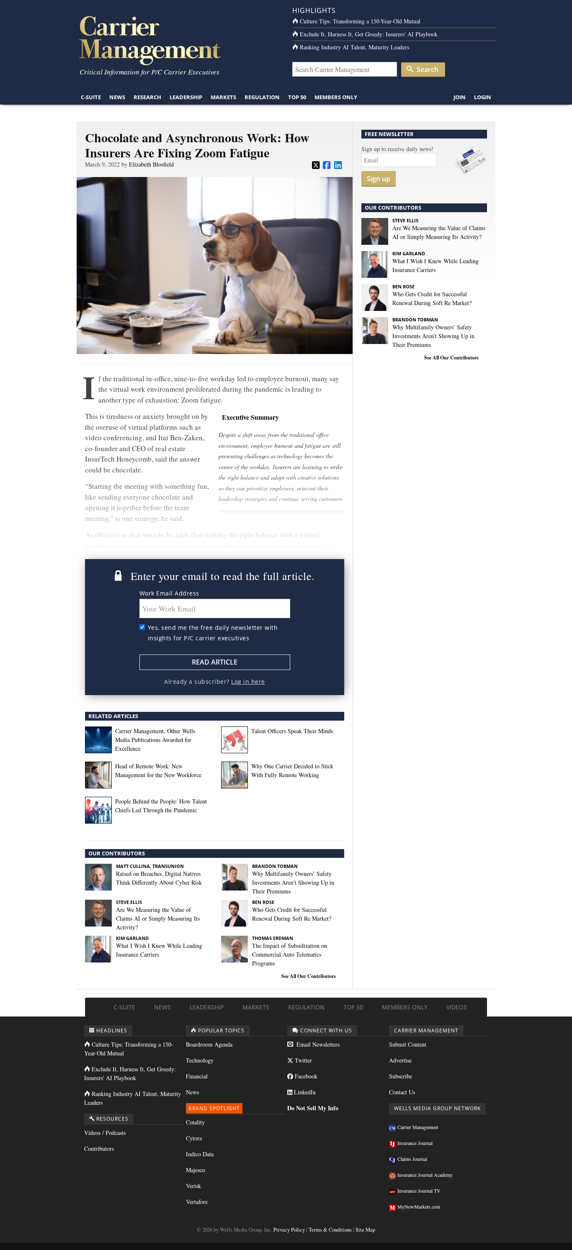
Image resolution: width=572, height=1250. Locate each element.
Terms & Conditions (330, 1229)
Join (459, 97)
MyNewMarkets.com (418, 1206)
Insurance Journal (415, 1143)
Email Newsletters (317, 1044)
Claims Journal (412, 1158)
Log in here (248, 681)
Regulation (262, 97)
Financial (197, 1076)
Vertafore (197, 1202)
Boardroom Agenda (209, 1044)
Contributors (99, 1148)
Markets (223, 97)
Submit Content (407, 1044)
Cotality (195, 1122)
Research (147, 97)
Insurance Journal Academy (425, 1174)
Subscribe (400, 1076)
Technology (200, 1060)
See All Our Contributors (308, 976)
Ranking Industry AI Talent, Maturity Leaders (354, 47)
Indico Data (200, 1154)
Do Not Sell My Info (312, 1108)
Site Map (365, 1229)
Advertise (400, 1060)
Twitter (302, 1060)
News (117, 97)
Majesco (195, 1170)
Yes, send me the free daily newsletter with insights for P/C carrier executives (213, 633)
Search (426, 69)
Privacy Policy (289, 1229)
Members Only (335, 97)
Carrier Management (417, 1127)
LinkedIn (304, 1092)
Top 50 (297, 97)
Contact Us (402, 1092)
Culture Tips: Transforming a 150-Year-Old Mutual (360, 21)
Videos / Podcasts (105, 1133)
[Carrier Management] (178, 40)
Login (482, 97)
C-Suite (91, 97)
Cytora (194, 1138)
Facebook (305, 1076)
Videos (456, 1007)
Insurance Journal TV (419, 1190)
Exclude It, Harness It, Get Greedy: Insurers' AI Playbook (369, 34)
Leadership (186, 97)
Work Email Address (169, 593)
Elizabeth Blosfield (151, 164)
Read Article (214, 662)
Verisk (193, 1186)
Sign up (378, 178)
